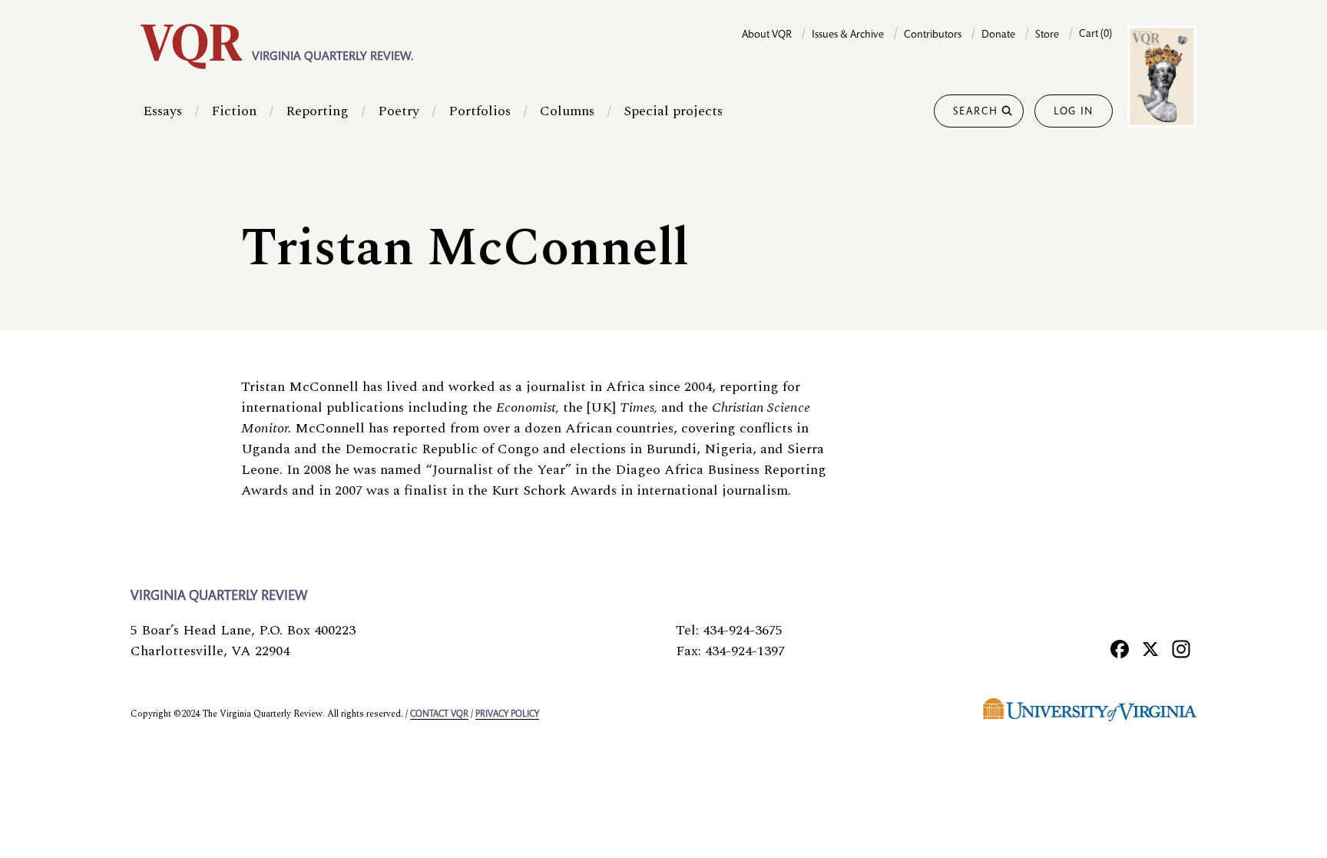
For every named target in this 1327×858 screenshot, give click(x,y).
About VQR (767, 35)
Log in (1074, 112)
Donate (998, 35)
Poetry (398, 111)
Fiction (233, 111)
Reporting (317, 111)
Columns (567, 111)
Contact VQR (439, 714)
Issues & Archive (848, 35)
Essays (162, 111)
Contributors (932, 35)
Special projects (673, 111)
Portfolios (479, 111)
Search (975, 112)
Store (1047, 35)
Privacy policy (507, 714)
